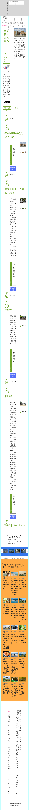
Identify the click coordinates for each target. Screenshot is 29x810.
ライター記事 (8, 23)
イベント (13, 23)
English (7, 3)
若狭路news (16, 737)
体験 (11, 23)
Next (27, 551)
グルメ (15, 23)
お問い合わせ (19, 748)
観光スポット (10, 23)
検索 (16, 3)
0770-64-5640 (9, 762)
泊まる (17, 23)
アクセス (24, 23)
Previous (2, 551)
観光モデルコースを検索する (15, 558)
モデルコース (20, 23)
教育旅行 (22, 23)
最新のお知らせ (16, 723)
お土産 (18, 23)
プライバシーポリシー (19, 719)
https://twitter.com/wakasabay (9, 793)
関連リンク (19, 732)
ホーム (16, 713)
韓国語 (7, 13)
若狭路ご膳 (17, 754)
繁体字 (7, 9)
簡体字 (7, 6)
